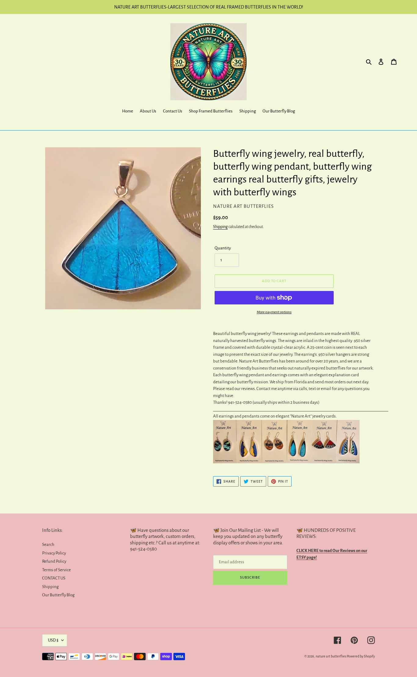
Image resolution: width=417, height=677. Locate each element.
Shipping (220, 227)
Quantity (223, 248)
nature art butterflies (331, 656)
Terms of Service (56, 570)
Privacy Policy (54, 553)
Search (48, 544)
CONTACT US (53, 578)
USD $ (53, 640)
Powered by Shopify (361, 656)
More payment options (274, 312)
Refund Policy (54, 561)
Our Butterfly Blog (58, 595)
